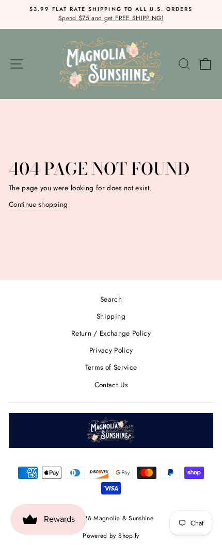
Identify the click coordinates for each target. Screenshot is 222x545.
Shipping (111, 316)
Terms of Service (111, 367)
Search (111, 299)
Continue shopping (38, 204)
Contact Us (111, 384)
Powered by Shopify (111, 535)
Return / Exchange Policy (111, 333)
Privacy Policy (111, 350)
